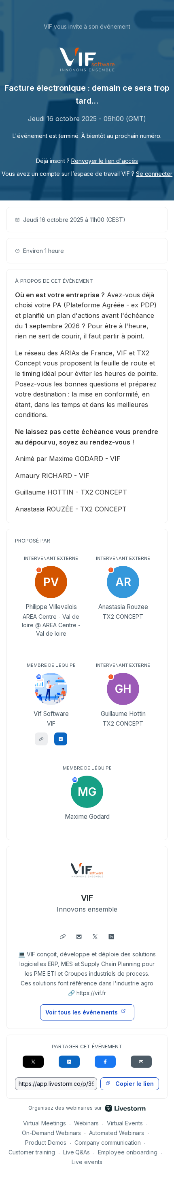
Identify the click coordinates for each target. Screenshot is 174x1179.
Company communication (107, 1142)
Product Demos (45, 1142)
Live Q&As (76, 1152)
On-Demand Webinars (51, 1132)
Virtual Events (125, 1123)
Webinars (86, 1123)
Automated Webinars (116, 1132)
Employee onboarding (127, 1152)
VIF (87, 898)
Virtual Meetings (44, 1123)
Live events (87, 1161)
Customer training (31, 1152)
